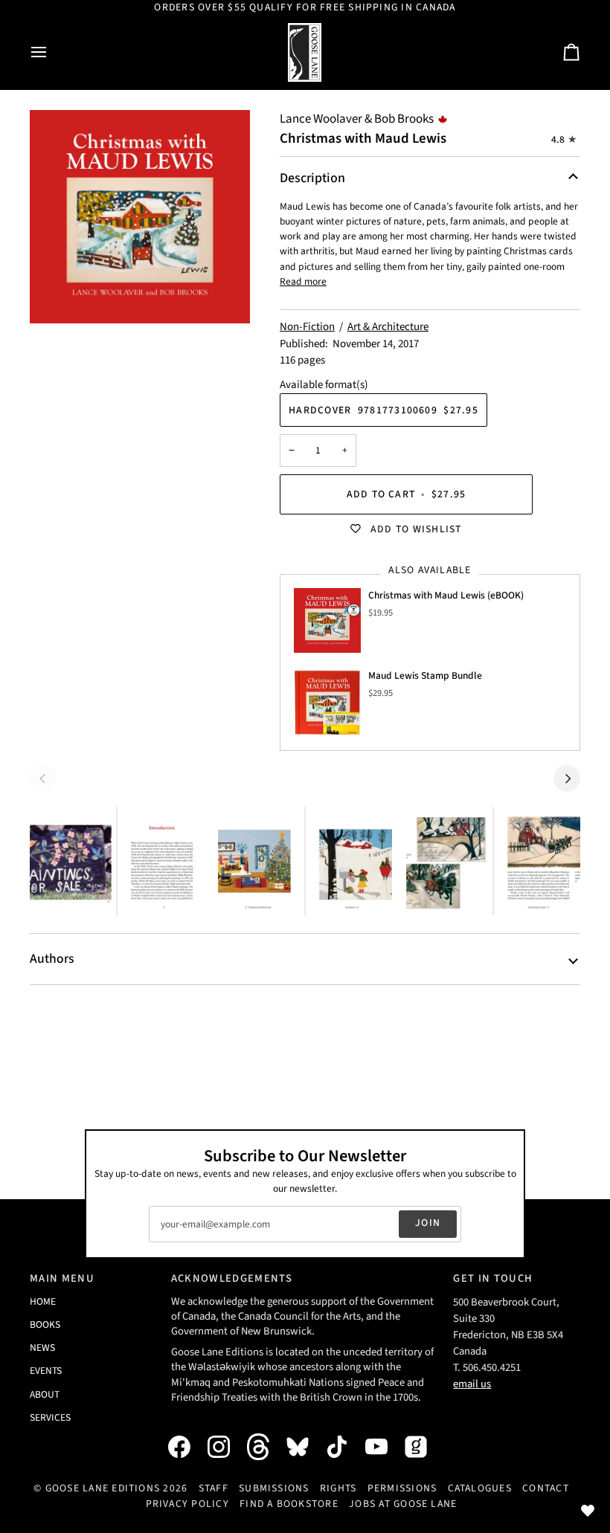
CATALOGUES (480, 1488)
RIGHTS (338, 1488)
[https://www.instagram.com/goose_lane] (226, 1447)
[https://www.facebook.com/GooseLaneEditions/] (186, 1447)
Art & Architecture (387, 327)
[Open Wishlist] (588, 1511)
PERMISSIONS (402, 1488)
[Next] (566, 778)
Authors (52, 958)
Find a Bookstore (289, 1504)
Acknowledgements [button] (231, 1278)
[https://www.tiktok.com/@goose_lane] (344, 1447)
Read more (303, 281)
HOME (43, 1301)
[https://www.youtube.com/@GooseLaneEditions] (383, 1447)
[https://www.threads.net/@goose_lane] (265, 1446)
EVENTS (46, 1370)
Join (427, 1223)
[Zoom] (140, 216)
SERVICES (50, 1417)
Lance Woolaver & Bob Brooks (357, 119)
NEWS (42, 1347)
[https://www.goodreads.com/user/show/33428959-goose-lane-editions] (423, 1447)
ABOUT (45, 1394)
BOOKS (45, 1324)
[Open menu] (52, 52)
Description (312, 178)
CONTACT (545, 1488)
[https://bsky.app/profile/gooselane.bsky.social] (305, 1446)
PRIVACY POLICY (187, 1504)
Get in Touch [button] (493, 1278)
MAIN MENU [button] (62, 1278)
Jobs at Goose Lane (403, 1504)
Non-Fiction (307, 327)
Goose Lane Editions (103, 1488)
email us (472, 1384)
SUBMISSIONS (274, 1488)
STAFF (213, 1488)
